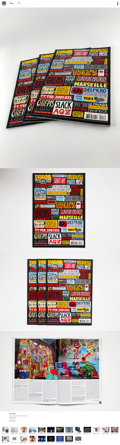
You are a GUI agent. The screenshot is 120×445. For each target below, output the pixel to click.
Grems (11, 2)
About (19, 3)
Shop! (27, 2)
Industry (12, 3)
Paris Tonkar (12, 420)
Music (19, 2)
